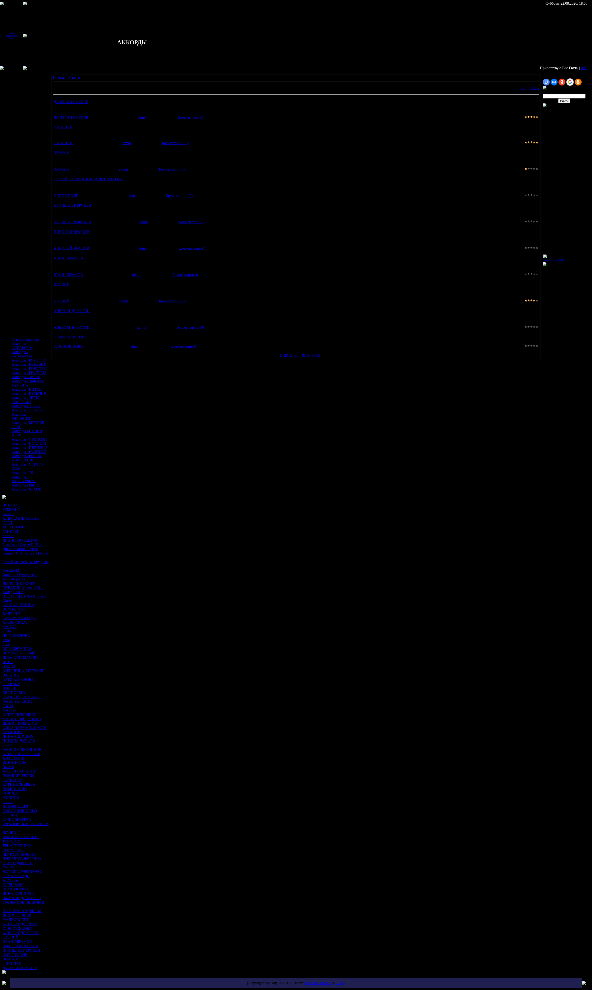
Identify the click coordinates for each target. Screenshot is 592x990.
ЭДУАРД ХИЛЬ (15, 609)
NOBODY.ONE (15, 955)
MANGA (10, 627)
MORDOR (11, 798)
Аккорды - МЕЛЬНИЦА (22, 416)
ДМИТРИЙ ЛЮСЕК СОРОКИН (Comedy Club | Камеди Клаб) (24, 588)
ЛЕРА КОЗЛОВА (16, 636)
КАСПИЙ (10, 937)
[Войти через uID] (546, 82)
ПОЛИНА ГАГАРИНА (21, 837)
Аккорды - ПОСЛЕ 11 (29, 443)
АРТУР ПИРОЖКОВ (20, 715)
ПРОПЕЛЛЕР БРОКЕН (21, 950)
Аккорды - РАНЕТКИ (29, 452)
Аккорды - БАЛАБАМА (22, 354)
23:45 (7, 631)
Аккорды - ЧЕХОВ (26, 489)
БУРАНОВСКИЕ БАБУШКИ (26, 824)
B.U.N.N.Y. (11, 675)
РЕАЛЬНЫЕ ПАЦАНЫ (22, 697)
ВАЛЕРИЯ (11, 614)
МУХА (8, 536)
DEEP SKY (11, 684)
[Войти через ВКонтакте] (554, 82)
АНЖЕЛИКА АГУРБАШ (23, 671)
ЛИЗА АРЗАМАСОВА (21, 657)
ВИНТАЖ (11, 505)
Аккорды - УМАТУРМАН (24, 479)
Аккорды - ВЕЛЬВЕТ (29, 364)
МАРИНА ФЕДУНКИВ (22, 719)
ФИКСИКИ (12, 963)
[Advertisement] (16, 106)
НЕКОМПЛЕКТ (16, 806)
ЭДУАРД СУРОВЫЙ (19, 653)
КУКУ (8, 802)
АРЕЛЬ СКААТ (15, 622)
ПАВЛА (9, 666)
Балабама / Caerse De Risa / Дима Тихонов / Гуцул (23, 547)
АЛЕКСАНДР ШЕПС (20, 924)
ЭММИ (8, 767)
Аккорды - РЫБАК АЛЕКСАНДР (27, 458)
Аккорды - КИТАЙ (27, 389)
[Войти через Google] (570, 82)
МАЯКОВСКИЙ (16, 920)
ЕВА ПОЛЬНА (14, 693)
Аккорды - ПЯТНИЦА (30, 448)
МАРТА (9, 710)
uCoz (339, 983)
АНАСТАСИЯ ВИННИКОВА (15, 760)
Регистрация (12, 35)
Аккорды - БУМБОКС (29, 360)
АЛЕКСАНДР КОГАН (21, 933)
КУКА (8, 745)
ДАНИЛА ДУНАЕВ (19, 741)
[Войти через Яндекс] (561, 82)
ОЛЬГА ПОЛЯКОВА (70, 337)
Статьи (74, 78)
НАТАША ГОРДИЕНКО (23, 872)
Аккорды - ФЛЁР (25, 485)
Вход (11, 38)
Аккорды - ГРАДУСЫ (29, 373)
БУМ (6, 640)
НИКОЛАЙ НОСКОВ (20, 946)
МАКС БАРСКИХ (17, 701)
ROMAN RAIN (15, 789)
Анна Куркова (14, 579)
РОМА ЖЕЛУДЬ (16, 876)
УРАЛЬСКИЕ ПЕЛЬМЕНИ (24, 902)
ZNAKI (8, 514)
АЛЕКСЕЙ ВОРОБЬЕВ (21, 754)
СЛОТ (8, 523)
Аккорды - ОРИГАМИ (29, 439)
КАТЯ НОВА (13, 885)
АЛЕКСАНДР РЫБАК (21, 518)
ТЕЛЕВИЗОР (13, 527)
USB (6, 644)
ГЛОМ (8, 706)
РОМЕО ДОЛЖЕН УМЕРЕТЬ (18, 865)
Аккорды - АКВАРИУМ (22, 346)
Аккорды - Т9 (22, 473)
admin (142, 118)
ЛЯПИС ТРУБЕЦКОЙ (21, 540)
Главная (11, 33)
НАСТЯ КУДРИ (15, 889)
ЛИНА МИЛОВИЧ (18, 736)
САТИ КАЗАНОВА (18, 679)
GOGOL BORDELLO (20, 811)
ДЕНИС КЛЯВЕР (17, 915)
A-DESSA (10, 880)
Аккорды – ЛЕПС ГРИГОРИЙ (26, 400)
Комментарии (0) (191, 118)
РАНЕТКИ (11, 531)
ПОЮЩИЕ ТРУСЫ (18, 776)
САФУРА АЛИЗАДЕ (19, 618)
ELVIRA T (11, 832)
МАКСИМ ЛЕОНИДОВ (22, 749)
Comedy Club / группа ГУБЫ (25, 553)
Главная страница (26, 339)
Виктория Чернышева (20, 575)
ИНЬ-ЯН (10, 688)
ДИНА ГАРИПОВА (18, 893)
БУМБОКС (11, 510)
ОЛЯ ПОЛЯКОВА (17, 928)
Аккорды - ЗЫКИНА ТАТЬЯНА (28, 383)
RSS (584, 68)
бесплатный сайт (318, 983)
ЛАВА (8, 662)
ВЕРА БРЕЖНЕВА (18, 649)
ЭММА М (10, 959)
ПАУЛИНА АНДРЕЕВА (22, 911)
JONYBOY (11, 841)
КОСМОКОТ (13, 850)
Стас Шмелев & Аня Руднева (26, 562)
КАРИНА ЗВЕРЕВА (19, 784)
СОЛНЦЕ (10, 793)
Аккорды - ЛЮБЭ (26, 406)
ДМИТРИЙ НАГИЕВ (20, 968)
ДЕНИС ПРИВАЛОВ (20, 723)
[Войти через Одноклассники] (578, 82)
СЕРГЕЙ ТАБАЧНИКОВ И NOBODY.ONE (88, 179)
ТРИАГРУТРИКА (17, 846)
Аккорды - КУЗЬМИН (29, 393)
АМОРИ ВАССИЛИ (19, 771)
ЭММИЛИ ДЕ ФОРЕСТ (22, 898)
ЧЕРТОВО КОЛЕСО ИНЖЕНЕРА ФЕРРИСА (22, 856)
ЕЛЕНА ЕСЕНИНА (18, 605)
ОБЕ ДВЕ (10, 815)
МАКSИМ (11, 570)
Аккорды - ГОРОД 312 (29, 369)
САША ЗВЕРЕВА (17, 819)
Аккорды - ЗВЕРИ (26, 377)
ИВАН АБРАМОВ (17, 942)
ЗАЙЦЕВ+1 (12, 780)
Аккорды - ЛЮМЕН (27, 410)
